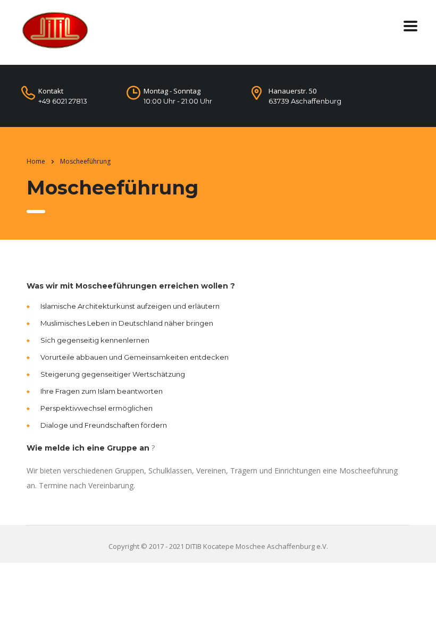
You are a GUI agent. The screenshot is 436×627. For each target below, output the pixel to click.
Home (36, 161)
